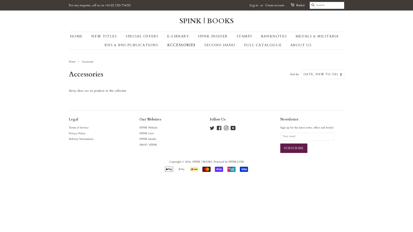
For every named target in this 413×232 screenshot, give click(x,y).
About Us (301, 45)
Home (76, 36)
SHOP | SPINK (148, 145)
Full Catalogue (263, 45)
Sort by (294, 74)
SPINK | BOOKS (207, 21)
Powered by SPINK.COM (229, 162)
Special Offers (142, 36)
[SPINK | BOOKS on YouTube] (233, 129)
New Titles (104, 36)
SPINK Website (148, 127)
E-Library (178, 36)
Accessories (181, 45)
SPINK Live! (146, 133)
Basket (300, 5)
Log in (254, 5)
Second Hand (219, 45)
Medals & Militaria (317, 36)
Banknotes (274, 36)
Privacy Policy (77, 133)
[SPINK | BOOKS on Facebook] (219, 129)
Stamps (244, 36)
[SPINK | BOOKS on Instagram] (226, 129)
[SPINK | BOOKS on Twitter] (212, 129)
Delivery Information (81, 139)
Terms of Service (79, 127)
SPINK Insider (213, 36)
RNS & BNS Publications (131, 45)
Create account (274, 5)
